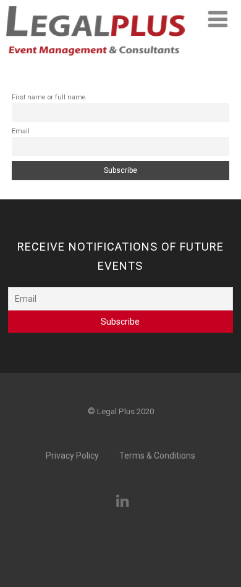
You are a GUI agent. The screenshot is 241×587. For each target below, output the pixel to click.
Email (21, 131)
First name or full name (49, 97)
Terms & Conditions (157, 455)
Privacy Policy (72, 455)
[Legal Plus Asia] (95, 59)
